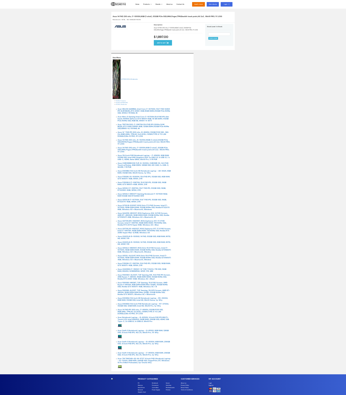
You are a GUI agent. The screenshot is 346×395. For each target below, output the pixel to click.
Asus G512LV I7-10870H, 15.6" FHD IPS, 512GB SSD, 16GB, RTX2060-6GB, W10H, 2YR (142, 189)
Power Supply (156, 390)
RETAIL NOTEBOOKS (122, 102)
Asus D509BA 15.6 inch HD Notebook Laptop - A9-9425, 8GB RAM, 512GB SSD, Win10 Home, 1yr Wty (144, 172)
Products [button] (146, 4)
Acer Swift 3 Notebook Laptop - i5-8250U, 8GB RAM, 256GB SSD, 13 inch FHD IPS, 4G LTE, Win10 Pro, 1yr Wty (144, 342)
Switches (168, 385)
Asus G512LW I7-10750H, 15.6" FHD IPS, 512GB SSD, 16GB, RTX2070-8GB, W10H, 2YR (142, 200)
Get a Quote (213, 4)
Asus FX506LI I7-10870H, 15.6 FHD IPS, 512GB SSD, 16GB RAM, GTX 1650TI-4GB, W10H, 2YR (144, 264)
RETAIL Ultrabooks (121, 104)
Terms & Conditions (187, 390)
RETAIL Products (121, 101)
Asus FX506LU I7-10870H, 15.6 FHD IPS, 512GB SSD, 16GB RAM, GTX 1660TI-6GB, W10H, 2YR (142, 183)
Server (168, 383)
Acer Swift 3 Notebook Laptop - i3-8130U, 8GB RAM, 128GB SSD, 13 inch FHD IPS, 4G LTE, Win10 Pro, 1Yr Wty (143, 331)
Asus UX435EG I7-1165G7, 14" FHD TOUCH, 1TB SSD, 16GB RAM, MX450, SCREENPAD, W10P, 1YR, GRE (142, 270)
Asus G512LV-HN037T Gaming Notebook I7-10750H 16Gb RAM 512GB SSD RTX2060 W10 (143, 195)
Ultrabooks (134, 79)
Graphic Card (142, 392)
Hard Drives (141, 387)
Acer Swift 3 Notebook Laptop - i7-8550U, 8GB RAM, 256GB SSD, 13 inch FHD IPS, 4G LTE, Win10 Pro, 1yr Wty (144, 354)
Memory (140, 385)
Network (140, 390)
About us (169, 4)
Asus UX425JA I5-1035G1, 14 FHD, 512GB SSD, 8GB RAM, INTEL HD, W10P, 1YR (144, 237)
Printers (168, 390)
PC (138, 383)
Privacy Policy (185, 385)
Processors (155, 385)
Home (137, 4)
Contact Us (180, 4)
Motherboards (170, 387)
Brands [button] (158, 4)
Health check (198, 4)
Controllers (155, 387)
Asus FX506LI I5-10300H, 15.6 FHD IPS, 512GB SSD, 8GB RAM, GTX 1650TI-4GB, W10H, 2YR (144, 177)
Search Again (213, 38)
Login (210, 383)
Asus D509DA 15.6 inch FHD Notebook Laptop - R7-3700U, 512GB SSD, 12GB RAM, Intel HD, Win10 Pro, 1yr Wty (143, 305)
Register (211, 385)
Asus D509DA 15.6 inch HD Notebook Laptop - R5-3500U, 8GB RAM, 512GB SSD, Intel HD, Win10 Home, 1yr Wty (143, 299)
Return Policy (185, 387)
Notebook (155, 383)
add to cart (161, 43)
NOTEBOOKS (125, 79)
